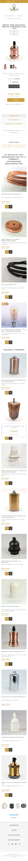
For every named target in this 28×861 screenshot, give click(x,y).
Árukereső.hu (14, 817)
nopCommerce (16, 854)
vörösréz (16, 145)
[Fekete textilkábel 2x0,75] (14, 269)
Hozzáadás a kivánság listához (10, 206)
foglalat (9, 145)
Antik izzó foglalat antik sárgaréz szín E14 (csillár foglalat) (13, 516)
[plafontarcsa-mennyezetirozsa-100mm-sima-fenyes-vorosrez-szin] (14, 224)
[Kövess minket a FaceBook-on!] (8, 844)
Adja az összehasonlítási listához (14, 86)
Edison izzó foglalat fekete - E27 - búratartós (11, 561)
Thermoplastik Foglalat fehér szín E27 (12, 737)
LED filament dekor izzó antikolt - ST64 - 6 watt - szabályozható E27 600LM (14, 330)
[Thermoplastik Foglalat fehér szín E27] (14, 722)
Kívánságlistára (10, 86)
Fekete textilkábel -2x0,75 (9, 284)
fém (22, 145)
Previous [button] (3, 805)
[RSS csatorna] (19, 844)
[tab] (14, 115)
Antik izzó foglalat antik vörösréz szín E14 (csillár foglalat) (13, 380)
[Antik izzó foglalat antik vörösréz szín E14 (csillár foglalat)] (14, 365)
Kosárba (15, 100)
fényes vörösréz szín (7, 146)
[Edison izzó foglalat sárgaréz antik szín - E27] (14, 767)
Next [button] (24, 805)
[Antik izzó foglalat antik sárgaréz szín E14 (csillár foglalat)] (14, 501)
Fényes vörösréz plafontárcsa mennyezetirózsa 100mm (10, 240)
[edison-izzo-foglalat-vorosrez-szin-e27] (14, 636)
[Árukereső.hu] (14, 815)
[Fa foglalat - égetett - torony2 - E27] (14, 410)
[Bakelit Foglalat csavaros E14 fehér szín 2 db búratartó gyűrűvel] (14, 456)
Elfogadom (14, 431)
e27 (2, 145)
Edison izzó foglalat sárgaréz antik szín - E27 (13, 783)
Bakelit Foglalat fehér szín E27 (10, 606)
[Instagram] (15, 844)
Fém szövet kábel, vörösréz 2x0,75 (11, 194)
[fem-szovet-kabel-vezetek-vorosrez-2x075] (14, 179)
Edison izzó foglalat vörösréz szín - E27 (13, 651)
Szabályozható (5, 303)
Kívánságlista (14, 1)
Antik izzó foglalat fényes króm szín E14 (13, 696)
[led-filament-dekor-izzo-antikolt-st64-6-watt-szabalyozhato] (14, 315)
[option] (14, 805)
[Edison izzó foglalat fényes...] (16, 33)
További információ (14, 434)
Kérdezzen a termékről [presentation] (14, 123)
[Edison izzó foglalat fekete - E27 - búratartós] (14, 546)
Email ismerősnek (18, 86)
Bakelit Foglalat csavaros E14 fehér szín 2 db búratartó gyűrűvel (14, 471)
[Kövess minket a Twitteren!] (12, 844)
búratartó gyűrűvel (19, 146)
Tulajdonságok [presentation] (14, 119)
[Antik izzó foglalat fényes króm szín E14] (14, 682)
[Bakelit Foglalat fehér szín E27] (14, 591)
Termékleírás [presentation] (14, 115)
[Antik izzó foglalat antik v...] (12, 33)
